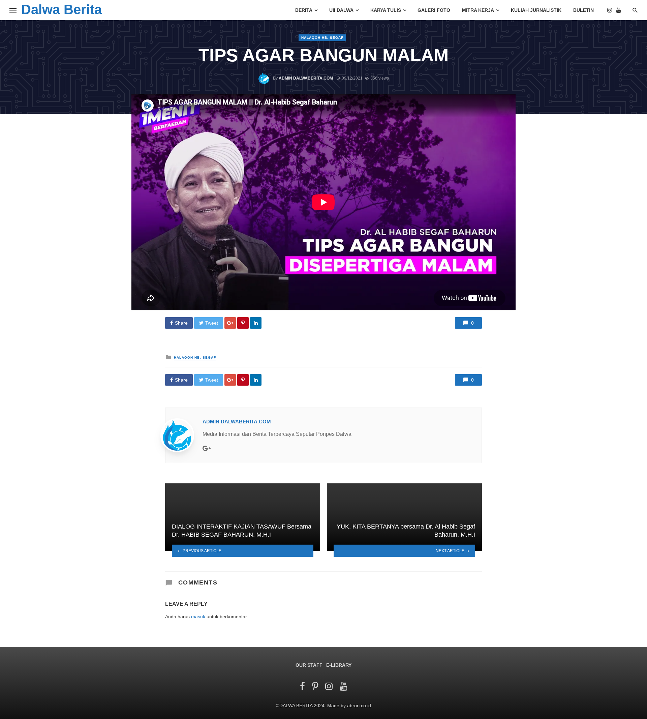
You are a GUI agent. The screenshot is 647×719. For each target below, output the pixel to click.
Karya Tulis (385, 10)
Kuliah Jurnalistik (536, 10)
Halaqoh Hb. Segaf (322, 37)
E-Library (338, 665)
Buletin (583, 10)
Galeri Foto (434, 10)
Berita (303, 10)
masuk (198, 616)
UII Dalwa (341, 10)
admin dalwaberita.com (306, 78)
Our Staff (309, 665)
